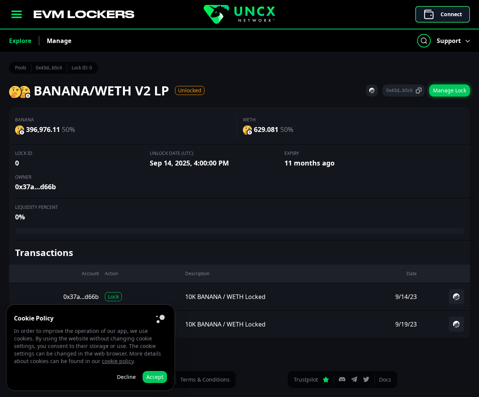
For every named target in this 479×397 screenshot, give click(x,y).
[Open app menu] (16, 14)
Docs (385, 379)
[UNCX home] (239, 14)
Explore (20, 41)
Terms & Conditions (205, 379)
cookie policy (118, 361)
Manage (59, 41)
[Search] (424, 41)
